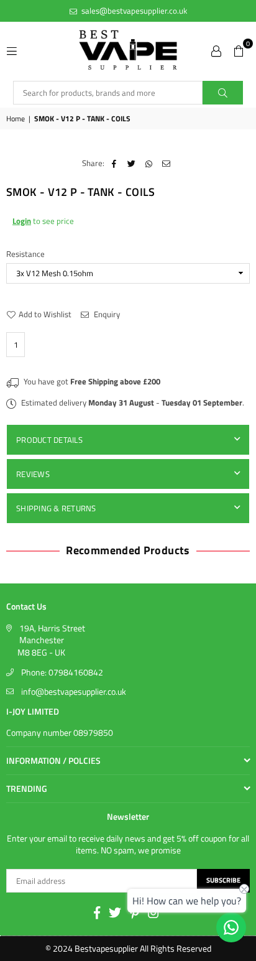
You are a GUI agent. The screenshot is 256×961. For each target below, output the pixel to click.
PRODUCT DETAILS (49, 440)
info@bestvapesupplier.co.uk (73, 691)
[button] (238, 50)
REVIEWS (33, 474)
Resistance (26, 253)
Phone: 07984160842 (62, 672)
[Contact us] (231, 927)
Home (15, 119)
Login (21, 221)
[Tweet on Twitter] (131, 163)
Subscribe (223, 880)
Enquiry (106, 314)
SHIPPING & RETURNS (56, 508)
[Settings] (216, 50)
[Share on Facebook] (114, 163)
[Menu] (12, 50)
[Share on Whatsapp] (148, 163)
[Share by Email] (166, 163)
